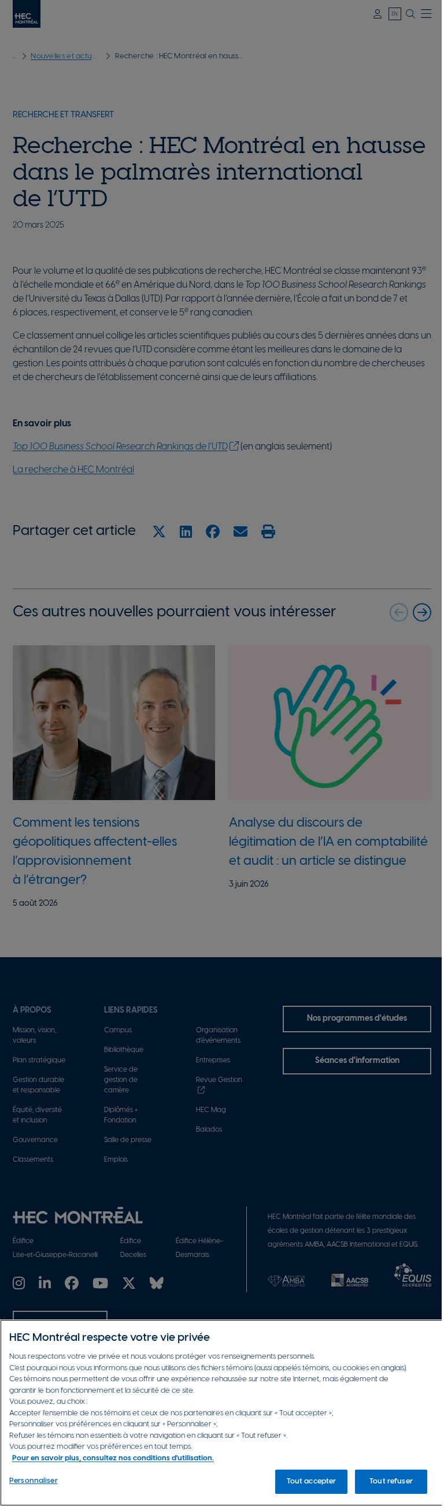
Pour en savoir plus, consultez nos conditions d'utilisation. (113, 1458)
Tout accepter (311, 1481)
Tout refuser (391, 1481)
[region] (222, 1412)
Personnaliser (33, 1481)
